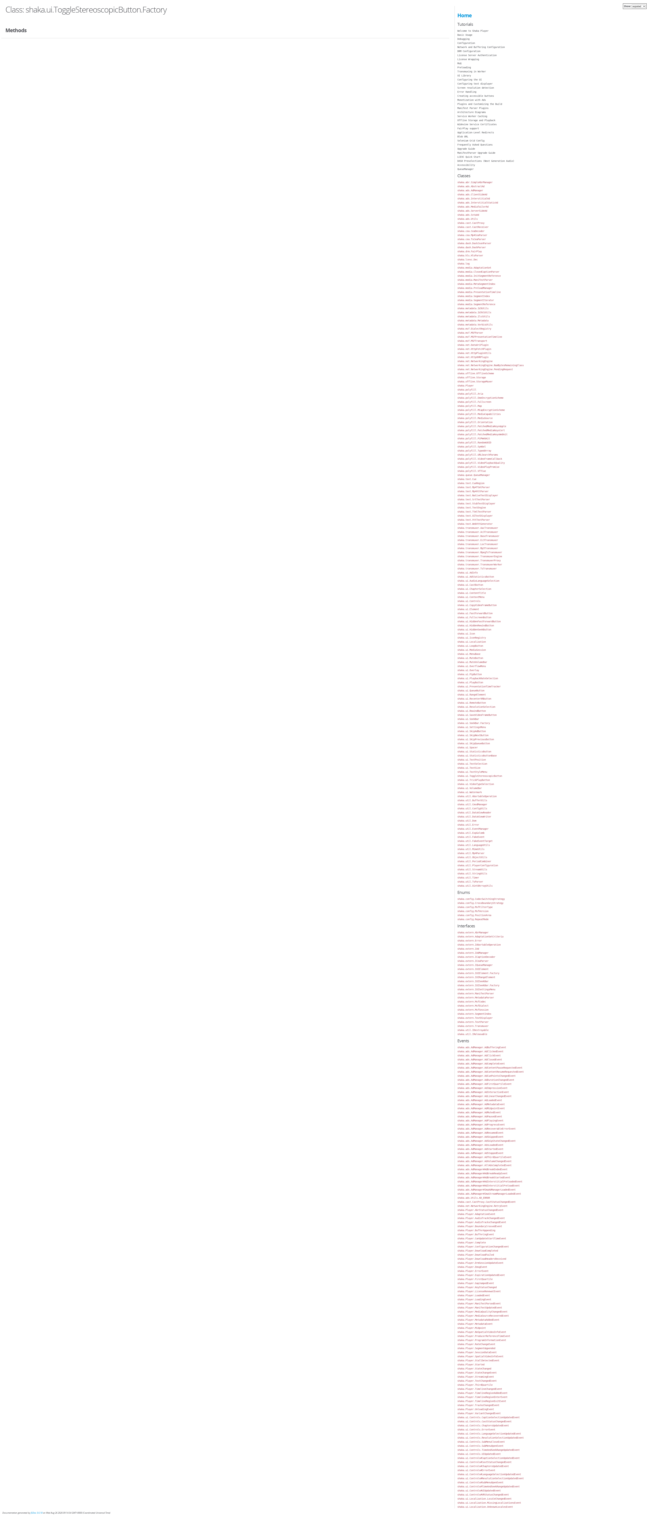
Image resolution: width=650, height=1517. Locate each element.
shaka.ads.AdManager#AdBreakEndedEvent (482, 1169)
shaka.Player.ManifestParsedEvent (479, 1303)
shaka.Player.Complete (471, 1242)
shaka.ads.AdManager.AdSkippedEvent (480, 1136)
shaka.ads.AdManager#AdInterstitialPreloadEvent (488, 1185)
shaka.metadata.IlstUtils (473, 316)
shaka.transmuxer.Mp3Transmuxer (477, 548)
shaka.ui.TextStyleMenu (472, 772)
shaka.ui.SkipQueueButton (473, 743)
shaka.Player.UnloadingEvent (475, 1409)
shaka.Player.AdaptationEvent (476, 1214)
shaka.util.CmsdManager (472, 804)
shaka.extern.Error (469, 940)
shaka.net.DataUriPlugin (473, 345)
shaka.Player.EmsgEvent (472, 1267)
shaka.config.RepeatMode (473, 919)
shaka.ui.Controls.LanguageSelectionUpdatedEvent (489, 1433)
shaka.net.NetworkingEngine (475, 361)
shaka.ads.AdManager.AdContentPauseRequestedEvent (489, 1067)
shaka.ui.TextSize (468, 767)
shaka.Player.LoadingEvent (474, 1299)
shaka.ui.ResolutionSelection (476, 706)
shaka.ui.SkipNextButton (473, 735)
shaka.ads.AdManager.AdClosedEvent (479, 1059)
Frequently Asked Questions (475, 144)
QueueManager (465, 169)
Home (464, 15)
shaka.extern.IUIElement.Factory (478, 973)
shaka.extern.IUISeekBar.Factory (478, 985)
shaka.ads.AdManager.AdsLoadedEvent (480, 1145)
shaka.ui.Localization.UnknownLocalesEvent (485, 1506)
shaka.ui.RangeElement (471, 694)
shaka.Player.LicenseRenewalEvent (479, 1291)
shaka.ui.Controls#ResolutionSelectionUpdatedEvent (490, 1478)
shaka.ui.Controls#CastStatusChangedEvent (484, 1462)
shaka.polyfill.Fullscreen (474, 402)
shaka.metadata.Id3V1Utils (474, 312)
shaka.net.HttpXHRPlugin (473, 357)
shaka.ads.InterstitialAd (473, 198)
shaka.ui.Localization (471, 641)
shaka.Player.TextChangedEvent (477, 1380)
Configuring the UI (469, 79)
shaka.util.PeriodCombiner (474, 861)
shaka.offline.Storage (471, 377)
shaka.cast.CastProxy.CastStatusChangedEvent (486, 1202)
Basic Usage (464, 35)
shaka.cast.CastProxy (470, 223)
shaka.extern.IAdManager (473, 952)
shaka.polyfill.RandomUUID (474, 442)
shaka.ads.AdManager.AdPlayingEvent (480, 1120)
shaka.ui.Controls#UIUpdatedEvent (479, 1490)
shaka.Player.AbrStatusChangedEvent (480, 1210)
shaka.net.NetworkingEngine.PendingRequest (485, 369)
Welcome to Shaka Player (473, 30)
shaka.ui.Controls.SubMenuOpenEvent (480, 1445)
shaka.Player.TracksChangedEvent (478, 1405)
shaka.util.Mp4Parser (470, 853)
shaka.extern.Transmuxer (473, 1026)
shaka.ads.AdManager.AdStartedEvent (480, 1149)
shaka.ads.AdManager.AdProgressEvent (481, 1124)
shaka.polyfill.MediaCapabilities (479, 414)
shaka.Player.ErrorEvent (473, 1271)
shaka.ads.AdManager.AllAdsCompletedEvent (484, 1165)
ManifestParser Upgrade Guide (476, 152)
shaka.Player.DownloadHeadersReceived (481, 1258)
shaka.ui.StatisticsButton (474, 751)
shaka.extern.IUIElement (473, 969)
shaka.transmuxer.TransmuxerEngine (479, 556)
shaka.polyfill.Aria (470, 393)
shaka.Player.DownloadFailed (475, 1254)
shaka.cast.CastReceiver (473, 227)
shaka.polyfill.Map (469, 406)
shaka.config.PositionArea (474, 915)
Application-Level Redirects (475, 132)
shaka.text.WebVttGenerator (475, 523)
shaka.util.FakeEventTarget (475, 841)
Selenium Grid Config (470, 140)
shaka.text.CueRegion (470, 483)
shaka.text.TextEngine (471, 507)
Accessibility (466, 165)
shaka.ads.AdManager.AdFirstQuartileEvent (484, 1084)
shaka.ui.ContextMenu (470, 597)
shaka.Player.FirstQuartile (475, 1279)
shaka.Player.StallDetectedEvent (478, 1360)
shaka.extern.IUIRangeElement (476, 977)
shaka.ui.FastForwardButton (475, 613)
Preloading (464, 67)
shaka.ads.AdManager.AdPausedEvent (479, 1116)
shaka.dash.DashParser (471, 247)
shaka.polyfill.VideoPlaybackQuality (481, 463)
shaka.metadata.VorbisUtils (475, 324)
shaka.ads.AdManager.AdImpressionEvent (482, 1088)
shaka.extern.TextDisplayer (475, 1018)
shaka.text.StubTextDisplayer (476, 503)
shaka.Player (465, 385)
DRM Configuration (468, 51)
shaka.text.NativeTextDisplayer (477, 495)
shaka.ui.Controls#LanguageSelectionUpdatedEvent (489, 1474)
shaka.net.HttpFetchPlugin (474, 349)
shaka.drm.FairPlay (469, 251)
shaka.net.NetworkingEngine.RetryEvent (482, 1206)
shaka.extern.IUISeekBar (473, 981)
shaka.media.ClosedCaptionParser (478, 271)
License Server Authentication (477, 55)
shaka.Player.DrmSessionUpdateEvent (480, 1263)
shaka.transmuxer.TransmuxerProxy (479, 560)
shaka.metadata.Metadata (473, 320)
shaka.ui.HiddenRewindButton (475, 625)
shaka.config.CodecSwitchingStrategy (481, 899)
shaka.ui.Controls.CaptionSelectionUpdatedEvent (488, 1417)
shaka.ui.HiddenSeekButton (474, 629)
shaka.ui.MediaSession (471, 650)
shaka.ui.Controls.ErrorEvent (476, 1429)
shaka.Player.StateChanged (474, 1368)
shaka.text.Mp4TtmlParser (473, 487)
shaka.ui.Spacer (467, 747)
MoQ (459, 63)
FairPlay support (468, 128)
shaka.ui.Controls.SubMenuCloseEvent (481, 1441)
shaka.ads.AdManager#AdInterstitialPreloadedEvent (489, 1181)
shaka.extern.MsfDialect (473, 1005)
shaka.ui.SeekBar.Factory (473, 723)
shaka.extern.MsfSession (473, 1009)
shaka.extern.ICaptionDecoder (476, 957)
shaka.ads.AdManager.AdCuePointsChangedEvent (486, 1075)
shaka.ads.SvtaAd (468, 214)
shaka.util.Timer (468, 877)
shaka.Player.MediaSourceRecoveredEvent (483, 1315)
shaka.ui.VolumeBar (469, 788)
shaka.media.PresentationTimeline (479, 292)
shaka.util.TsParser (470, 881)
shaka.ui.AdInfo (467, 572)
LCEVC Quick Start (468, 157)
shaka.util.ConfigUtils (472, 808)
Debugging (463, 39)
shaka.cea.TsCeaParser (471, 239)
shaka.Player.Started (470, 1364)
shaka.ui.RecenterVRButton (474, 698)
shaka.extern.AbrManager (473, 932)
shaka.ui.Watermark (469, 792)
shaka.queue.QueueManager (473, 475)
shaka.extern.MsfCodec (471, 1001)
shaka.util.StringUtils (472, 873)
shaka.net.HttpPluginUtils (474, 353)
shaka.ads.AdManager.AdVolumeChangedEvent (484, 1161)
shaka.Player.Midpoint (471, 1328)
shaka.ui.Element (468, 609)
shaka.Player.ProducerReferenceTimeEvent (483, 1336)
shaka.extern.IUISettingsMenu (476, 989)
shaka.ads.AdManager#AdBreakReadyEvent (482, 1173)
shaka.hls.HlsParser (470, 255)
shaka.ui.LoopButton (470, 645)
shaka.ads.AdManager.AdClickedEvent (480, 1051)
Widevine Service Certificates (477, 124)
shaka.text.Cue (466, 479)
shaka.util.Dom (466, 820)
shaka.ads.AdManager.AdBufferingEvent (481, 1047)
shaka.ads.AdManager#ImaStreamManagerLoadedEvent (489, 1193)
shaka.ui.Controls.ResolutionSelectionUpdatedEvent (490, 1437)
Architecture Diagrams (471, 112)
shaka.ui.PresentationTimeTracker (479, 686)
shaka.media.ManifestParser (475, 280)
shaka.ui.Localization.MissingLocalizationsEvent (489, 1502)
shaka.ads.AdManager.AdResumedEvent (480, 1132)
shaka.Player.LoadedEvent (473, 1295)
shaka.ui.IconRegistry (471, 637)
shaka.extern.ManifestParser (475, 993)
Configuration (466, 43)
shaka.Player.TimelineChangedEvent (479, 1389)
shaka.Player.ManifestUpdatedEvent (479, 1307)
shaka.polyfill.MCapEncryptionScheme (481, 410)
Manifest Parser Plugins (473, 108)
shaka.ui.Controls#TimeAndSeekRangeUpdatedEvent (488, 1486)
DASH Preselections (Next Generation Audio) (485, 161)
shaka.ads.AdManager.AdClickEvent (479, 1055)
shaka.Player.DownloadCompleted (477, 1250)
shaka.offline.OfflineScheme (475, 373)
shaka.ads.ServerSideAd (472, 210)
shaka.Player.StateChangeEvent (477, 1372)
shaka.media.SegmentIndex (473, 296)
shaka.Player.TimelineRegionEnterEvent (482, 1397)
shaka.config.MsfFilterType (475, 907)
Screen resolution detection (475, 87)
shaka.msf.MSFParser (470, 332)
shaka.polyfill (466, 389)
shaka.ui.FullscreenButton (474, 617)
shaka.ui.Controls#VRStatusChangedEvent (483, 1494)
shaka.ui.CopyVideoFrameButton (477, 605)
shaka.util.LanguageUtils (473, 845)
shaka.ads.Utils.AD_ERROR (473, 1197)
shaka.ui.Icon (466, 633)
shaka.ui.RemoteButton (471, 702)
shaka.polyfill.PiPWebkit (473, 438)
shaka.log (463, 263)
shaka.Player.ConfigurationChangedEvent (483, 1246)
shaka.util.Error (468, 824)
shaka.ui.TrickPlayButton (473, 780)
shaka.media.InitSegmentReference (479, 275)
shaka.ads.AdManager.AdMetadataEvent (481, 1104)
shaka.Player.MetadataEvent (475, 1324)
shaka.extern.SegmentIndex (474, 1013)
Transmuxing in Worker (471, 71)
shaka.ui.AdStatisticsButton (475, 576)
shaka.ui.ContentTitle (471, 593)
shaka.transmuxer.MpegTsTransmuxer (479, 552)
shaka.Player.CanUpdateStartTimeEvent (481, 1238)
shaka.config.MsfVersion (473, 911)
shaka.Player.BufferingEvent (475, 1234)
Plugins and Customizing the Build (479, 104)
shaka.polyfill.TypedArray (474, 450)
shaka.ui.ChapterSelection (474, 589)
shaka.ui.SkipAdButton (471, 731)
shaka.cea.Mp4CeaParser (472, 235)
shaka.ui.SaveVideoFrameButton (477, 715)
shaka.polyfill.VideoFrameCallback (479, 458)
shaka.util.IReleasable (472, 1034)
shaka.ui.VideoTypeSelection (475, 784)
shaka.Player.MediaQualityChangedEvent (482, 1311)
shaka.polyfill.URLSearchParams (477, 454)
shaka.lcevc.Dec (467, 259)
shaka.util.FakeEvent (470, 837)
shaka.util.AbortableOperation (477, 796)
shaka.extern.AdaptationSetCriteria (480, 936)
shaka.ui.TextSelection (472, 763)
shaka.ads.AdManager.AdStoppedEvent (480, 1153)
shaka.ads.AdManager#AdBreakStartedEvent (483, 1177)
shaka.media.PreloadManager (475, 288)
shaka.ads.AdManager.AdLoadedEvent (479, 1100)
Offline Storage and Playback (476, 120)
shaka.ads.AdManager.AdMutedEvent (479, 1112)
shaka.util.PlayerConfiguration (477, 865)
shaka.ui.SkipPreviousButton (475, 739)
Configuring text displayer (475, 83)
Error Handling (466, 91)
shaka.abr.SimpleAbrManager (475, 182)
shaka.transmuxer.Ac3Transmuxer (477, 532)
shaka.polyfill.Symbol (471, 446)
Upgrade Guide (466, 148)
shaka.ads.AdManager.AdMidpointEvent (481, 1108)
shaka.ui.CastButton (470, 584)
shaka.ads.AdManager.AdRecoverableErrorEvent (486, 1128)
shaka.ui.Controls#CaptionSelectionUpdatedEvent (488, 1458)
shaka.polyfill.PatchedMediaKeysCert (481, 430)
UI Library (464, 75)
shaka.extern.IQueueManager (475, 965)
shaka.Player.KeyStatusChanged (477, 1287)
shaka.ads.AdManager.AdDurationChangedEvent (485, 1080)
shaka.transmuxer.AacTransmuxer (477, 528)
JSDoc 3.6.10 (36, 1512)
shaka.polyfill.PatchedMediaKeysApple (481, 426)
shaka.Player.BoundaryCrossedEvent (479, 1226)
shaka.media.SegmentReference (476, 304)
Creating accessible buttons (475, 96)
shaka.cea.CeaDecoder (470, 231)
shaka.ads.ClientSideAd (472, 194)
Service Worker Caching (472, 116)
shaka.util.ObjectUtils (472, 857)
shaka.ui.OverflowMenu (471, 666)
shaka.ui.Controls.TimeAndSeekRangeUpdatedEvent (488, 1450)
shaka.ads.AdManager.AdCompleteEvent (481, 1063)
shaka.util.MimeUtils (470, 849)
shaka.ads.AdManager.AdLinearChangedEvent (484, 1096)
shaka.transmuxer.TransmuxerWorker (479, 564)
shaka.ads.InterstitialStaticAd (477, 202)
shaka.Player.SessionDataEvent (477, 1352)
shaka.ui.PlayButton (470, 682)
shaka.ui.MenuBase (468, 654)
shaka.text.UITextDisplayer (475, 515)
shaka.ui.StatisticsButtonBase (477, 755)
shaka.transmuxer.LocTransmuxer (477, 544)
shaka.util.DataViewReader (474, 812)
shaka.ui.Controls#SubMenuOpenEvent (480, 1482)
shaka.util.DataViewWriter (474, 816)
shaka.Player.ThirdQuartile (475, 1384)
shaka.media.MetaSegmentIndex (476, 284)
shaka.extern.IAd (468, 948)
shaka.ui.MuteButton (470, 658)
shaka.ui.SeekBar (468, 719)
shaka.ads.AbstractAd (470, 186)
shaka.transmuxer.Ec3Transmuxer (477, 540)
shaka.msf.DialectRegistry (474, 328)
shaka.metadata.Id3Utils (473, 308)
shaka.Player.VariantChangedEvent (479, 1413)
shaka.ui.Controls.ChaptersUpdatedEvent (483, 1425)
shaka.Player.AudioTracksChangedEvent (481, 1222)
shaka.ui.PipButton (469, 674)
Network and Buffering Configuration (481, 47)
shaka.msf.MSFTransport (472, 341)
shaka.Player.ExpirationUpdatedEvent (481, 1275)
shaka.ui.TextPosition (471, 759)
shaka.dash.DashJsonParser (474, 243)
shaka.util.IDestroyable (473, 1030)
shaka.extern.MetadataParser (475, 997)
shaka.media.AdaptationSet (474, 267)
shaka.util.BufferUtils (472, 800)
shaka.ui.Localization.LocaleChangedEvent (484, 1498)
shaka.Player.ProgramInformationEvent (481, 1340)
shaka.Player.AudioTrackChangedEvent (481, 1218)
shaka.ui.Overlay (468, 670)
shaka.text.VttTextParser (473, 519)
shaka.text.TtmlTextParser (474, 511)
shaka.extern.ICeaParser (473, 961)
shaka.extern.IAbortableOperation (479, 944)
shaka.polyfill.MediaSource (475, 418)
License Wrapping (468, 59)
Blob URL (462, 136)
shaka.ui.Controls (468, 601)
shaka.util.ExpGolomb (470, 833)
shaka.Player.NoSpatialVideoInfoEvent (481, 1332)
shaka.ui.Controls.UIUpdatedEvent (479, 1454)
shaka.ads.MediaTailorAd (473, 206)
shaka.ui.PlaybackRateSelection (477, 678)
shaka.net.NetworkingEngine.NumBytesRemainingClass (490, 365)
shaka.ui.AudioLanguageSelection (478, 580)
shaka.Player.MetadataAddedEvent (478, 1319)
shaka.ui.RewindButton (471, 711)
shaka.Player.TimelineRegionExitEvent (481, 1401)
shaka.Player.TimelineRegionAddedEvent (482, 1393)
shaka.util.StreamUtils (472, 869)
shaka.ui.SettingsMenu (471, 727)
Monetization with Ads (471, 100)
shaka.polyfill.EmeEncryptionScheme (480, 397)
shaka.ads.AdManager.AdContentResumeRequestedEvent (490, 1071)
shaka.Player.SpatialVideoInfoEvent (480, 1356)
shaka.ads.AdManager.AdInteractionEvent (483, 1092)
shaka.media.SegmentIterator (475, 300)
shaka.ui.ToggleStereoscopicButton (479, 776)
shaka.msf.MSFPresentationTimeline (479, 336)
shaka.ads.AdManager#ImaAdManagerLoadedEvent (486, 1189)
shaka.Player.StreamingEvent (475, 1376)
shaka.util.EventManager (473, 828)
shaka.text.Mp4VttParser (473, 491)
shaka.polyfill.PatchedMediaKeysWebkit (482, 434)
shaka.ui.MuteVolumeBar (472, 662)
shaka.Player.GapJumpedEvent (475, 1283)
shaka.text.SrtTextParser (473, 499)
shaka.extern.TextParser (473, 1022)
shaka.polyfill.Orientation (475, 422)
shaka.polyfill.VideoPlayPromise (478, 467)
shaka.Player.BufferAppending (476, 1230)
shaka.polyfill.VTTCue (471, 471)
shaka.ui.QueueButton (470, 690)
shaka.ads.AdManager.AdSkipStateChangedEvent (486, 1141)
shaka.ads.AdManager (470, 190)
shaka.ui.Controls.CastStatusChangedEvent (484, 1421)
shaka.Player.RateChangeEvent (476, 1344)
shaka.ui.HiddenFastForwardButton (479, 621)
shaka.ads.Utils (467, 219)
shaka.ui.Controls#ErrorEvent (476, 1470)
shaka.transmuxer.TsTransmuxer (477, 568)
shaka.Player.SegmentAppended (476, 1348)
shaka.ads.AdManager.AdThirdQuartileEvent (484, 1157)
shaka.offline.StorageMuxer (475, 381)
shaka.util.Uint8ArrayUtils (475, 885)
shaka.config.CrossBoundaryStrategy (480, 903)
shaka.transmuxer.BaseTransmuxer (478, 536)
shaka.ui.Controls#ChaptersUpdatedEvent (483, 1466)
